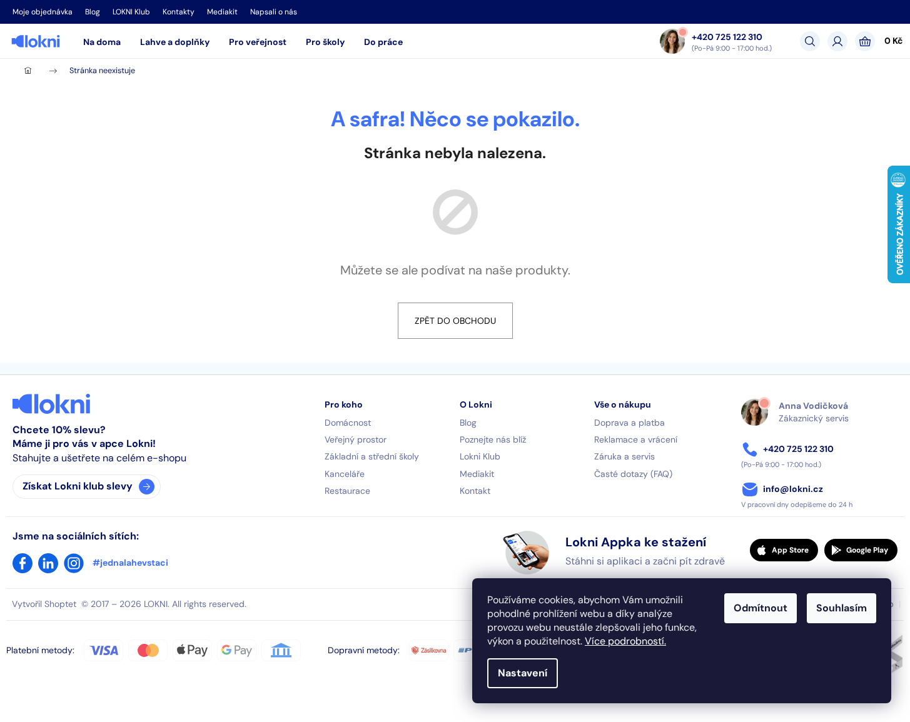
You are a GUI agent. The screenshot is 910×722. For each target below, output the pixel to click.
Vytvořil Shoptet (44, 603)
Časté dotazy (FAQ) (633, 473)
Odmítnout (760, 607)
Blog (92, 12)
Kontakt (475, 490)
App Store (790, 550)
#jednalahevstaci (130, 562)
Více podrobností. (625, 641)
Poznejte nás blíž (493, 439)
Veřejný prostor (356, 439)
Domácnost (348, 422)
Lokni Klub (480, 456)
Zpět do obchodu (455, 320)
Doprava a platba (629, 422)
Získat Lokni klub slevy (78, 486)
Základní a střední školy (372, 456)
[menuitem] (102, 42)
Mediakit (222, 12)
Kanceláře (345, 473)
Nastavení (522, 672)
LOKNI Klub (131, 12)
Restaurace (347, 490)
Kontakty (179, 12)
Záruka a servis (624, 456)
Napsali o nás (273, 12)
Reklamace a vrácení (635, 439)
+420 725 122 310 (727, 36)
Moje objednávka (43, 12)
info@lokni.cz (793, 488)
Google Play (867, 550)
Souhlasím (841, 607)
